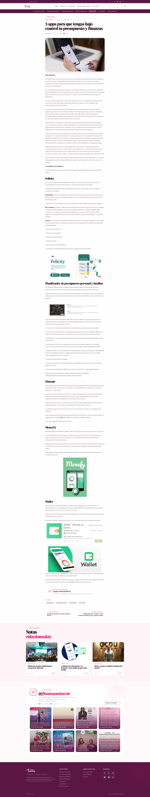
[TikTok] (123, 1)
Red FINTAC (96, 6)
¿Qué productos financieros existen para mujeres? (85, 203)
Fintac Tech (92, 11)
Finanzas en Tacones (119, 793)
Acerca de (63, 6)
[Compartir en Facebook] (54, 33)
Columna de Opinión (39, 11)
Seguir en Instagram (112, 702)
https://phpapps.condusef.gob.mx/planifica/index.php (63, 375)
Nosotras (72, 6)
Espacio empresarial (81, 11)
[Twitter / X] (112, 1)
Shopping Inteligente (67, 11)
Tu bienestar (101, 11)
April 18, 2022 (66, 421)
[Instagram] (115, 1)
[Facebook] (109, 1)
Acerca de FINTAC (88, 772)
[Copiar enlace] (67, 33)
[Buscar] (125, 6)
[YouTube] (117, 1)
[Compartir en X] (57, 33)
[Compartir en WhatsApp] (60, 33)
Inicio (56, 6)
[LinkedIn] (120, 1)
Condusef (57, 289)
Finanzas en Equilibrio (53, 11)
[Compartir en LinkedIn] (64, 33)
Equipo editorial (87, 774)
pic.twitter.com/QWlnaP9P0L (81, 417)
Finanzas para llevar (84, 6)
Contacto (85, 776)
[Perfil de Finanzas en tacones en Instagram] (33, 692)
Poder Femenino (112, 11)
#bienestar (67, 417)
